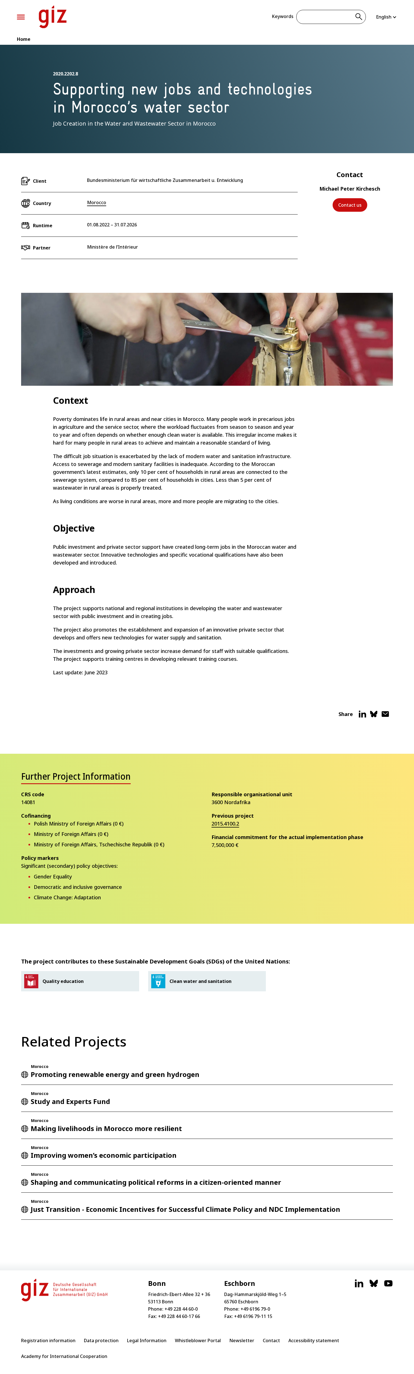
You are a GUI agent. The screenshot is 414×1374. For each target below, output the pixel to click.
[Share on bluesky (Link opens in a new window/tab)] (374, 716)
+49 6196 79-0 (255, 1309)
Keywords (282, 16)
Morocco (96, 202)
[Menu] (21, 17)
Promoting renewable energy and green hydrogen (115, 1074)
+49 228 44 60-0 (181, 1309)
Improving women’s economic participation (104, 1155)
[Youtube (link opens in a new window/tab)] (388, 1286)
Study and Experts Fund (70, 1101)
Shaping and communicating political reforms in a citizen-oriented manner (156, 1182)
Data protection (101, 1340)
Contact (271, 1340)
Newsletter (241, 1340)
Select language (386, 17)
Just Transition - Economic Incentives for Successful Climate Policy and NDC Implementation (185, 1209)
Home (23, 39)
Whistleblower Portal (198, 1340)
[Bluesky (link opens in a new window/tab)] (373, 1286)
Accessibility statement (313, 1340)
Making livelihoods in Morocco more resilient (106, 1128)
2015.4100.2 (225, 823)
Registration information (48, 1340)
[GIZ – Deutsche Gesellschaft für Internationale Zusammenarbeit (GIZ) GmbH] (52, 17)
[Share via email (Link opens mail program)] (385, 716)
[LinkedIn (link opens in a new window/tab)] (359, 1286)
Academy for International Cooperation (64, 1356)
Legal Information (146, 1340)
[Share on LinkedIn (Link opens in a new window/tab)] (362, 716)
